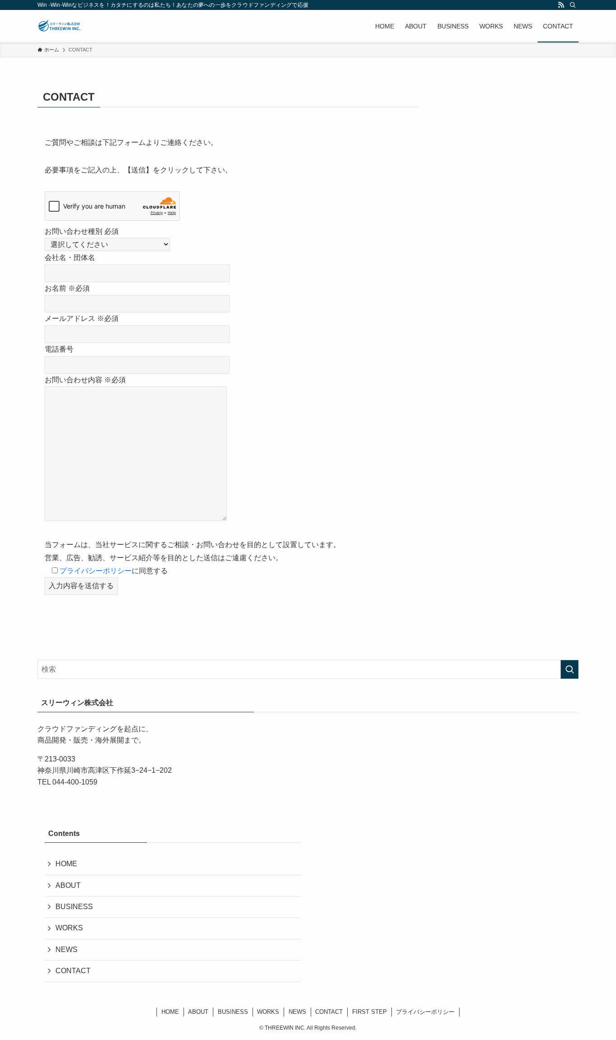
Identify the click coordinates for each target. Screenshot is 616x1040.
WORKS (69, 928)
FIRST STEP (369, 1011)
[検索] (573, 5)
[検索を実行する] (570, 669)
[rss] (561, 5)
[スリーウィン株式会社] (59, 26)
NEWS (66, 949)
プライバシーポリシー (96, 571)
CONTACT (73, 971)
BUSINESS (74, 906)
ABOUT (68, 885)
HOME (66, 864)
